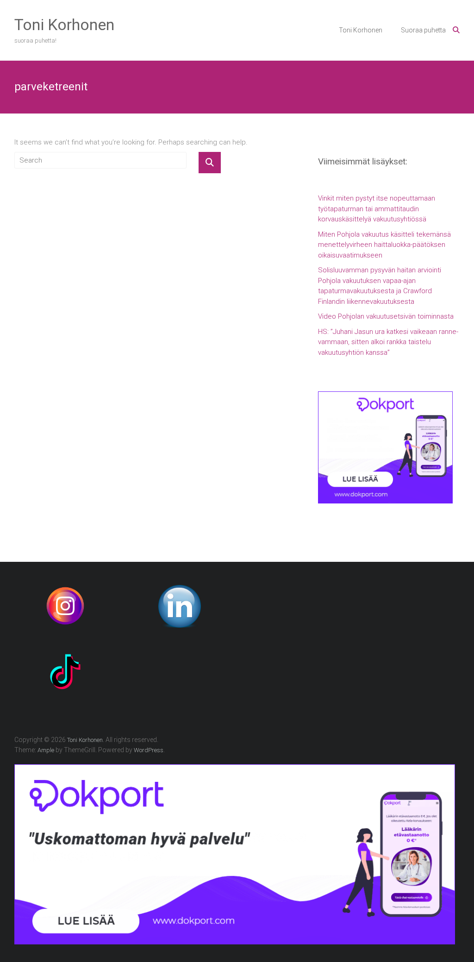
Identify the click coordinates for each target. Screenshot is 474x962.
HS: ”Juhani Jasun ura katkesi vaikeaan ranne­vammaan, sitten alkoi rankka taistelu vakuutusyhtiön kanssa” (388, 342)
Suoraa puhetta (423, 30)
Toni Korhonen (64, 24)
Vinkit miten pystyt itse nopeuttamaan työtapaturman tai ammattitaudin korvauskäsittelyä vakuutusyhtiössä (376, 208)
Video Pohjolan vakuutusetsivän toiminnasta (386, 316)
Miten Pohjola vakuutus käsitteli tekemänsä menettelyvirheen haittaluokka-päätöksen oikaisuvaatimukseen (384, 244)
